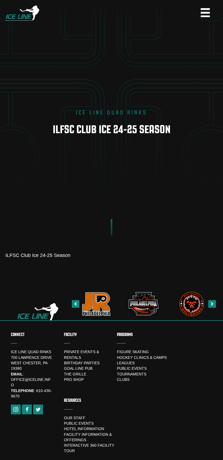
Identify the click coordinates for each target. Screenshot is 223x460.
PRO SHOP (74, 379)
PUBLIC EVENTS (132, 368)
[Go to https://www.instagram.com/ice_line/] (16, 409)
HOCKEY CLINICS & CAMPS (142, 357)
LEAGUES (126, 363)
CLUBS (123, 379)
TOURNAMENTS (131, 374)
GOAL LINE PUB (78, 368)
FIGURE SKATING (133, 352)
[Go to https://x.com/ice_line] (38, 409)
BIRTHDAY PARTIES (82, 363)
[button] (75, 304)
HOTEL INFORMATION (84, 429)
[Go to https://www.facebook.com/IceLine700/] (27, 409)
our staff (74, 418)
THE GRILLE (75, 374)
